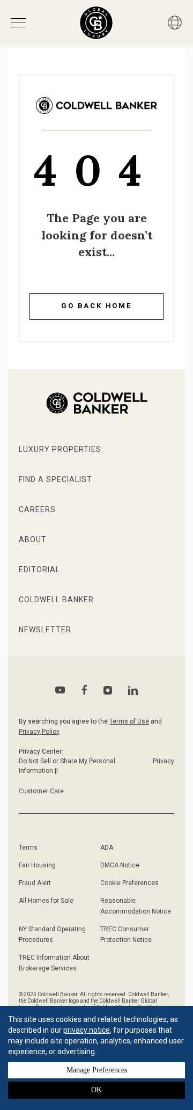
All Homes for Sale (46, 900)
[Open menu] (18, 22)
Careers (37, 509)
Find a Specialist (55, 479)
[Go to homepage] (96, 22)
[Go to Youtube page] (60, 690)
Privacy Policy (39, 731)
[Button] (174, 22)
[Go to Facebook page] (84, 690)
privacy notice (86, 1030)
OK (96, 1090)
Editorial (39, 569)
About (33, 539)
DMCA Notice (119, 865)
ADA (106, 847)
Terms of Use (129, 721)
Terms (28, 847)
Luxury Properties (60, 449)
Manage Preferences (96, 1070)
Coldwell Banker (56, 599)
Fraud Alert (35, 883)
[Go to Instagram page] (107, 690)
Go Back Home (96, 306)
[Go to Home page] (96, 113)
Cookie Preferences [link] (129, 883)
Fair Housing (37, 865)
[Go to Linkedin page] (133, 690)
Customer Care (41, 791)
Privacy (163, 761)
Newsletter (45, 629)
